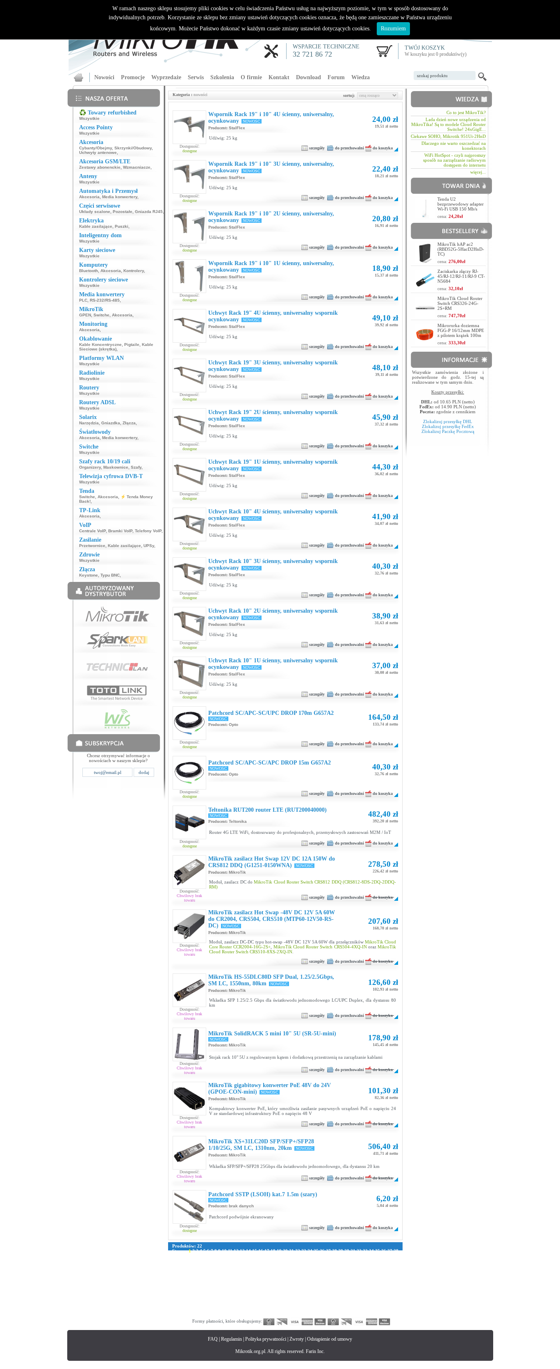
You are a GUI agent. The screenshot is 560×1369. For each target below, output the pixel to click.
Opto (233, 724)
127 (326, 1265)
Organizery (90, 467)
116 (233, 1265)
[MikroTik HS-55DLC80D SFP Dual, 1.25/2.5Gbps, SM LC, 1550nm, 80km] (189, 1005)
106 (375, 1260)
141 (227, 1270)
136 (184, 1270)
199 (279, 1280)
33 (365, 1250)
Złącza (129, 423)
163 (193, 1275)
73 (383, 1255)
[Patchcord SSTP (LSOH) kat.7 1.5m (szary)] (189, 1221)
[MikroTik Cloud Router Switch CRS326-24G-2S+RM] (425, 315)
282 (322, 1295)
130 (352, 1265)
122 (283, 1265)
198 (270, 1280)
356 (287, 1309)
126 (317, 1265)
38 (396, 1250)
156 (356, 1270)
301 (262, 1300)
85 (230, 1260)
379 (262, 1314)
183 (365, 1275)
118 (249, 1265)
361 (331, 1309)
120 (266, 1265)
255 (313, 1290)
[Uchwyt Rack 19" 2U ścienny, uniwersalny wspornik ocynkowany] (189, 439)
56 (279, 1255)
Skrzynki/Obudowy (133, 148)
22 (297, 1250)
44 (205, 1255)
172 (270, 1275)
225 (279, 1285)
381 (279, 1314)
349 (227, 1309)
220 (236, 1285)
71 (371, 1255)
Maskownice (115, 467)
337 (348, 1305)
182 (356, 1275)
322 (219, 1305)
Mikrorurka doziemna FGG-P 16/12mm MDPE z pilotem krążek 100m (460, 330)
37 (389, 1250)
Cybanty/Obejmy (95, 148)
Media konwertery (119, 197)
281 (313, 1295)
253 (296, 1290)
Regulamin (231, 1339)
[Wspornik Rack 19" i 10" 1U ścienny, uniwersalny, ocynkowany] (189, 290)
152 (322, 1270)
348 (219, 1309)
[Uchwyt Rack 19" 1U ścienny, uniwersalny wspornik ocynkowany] (189, 489)
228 (305, 1285)
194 (236, 1280)
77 (180, 1260)
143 (244, 1270)
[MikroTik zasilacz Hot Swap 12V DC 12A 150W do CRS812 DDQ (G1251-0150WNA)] (189, 886)
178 (322, 1275)
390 (356, 1314)
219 (227, 1285)
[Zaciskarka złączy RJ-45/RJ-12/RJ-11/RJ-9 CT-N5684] (425, 288)
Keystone (88, 575)
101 (332, 1260)
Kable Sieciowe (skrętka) (116, 346)
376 (236, 1314)
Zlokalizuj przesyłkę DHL (447, 421)
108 (392, 1260)
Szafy (136, 467)
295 (210, 1300)
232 (339, 1285)
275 (262, 1295)
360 (322, 1309)
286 (356, 1295)
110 (184, 1265)
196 (253, 1280)
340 (374, 1305)
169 (244, 1275)
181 (348, 1275)
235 (365, 1285)
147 (279, 1270)
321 (210, 1305)
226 (287, 1285)
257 (331, 1290)
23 (303, 1250)
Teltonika (238, 821)
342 (391, 1305)
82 (211, 1260)
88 (248, 1260)
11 (230, 1250)
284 (339, 1295)
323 (227, 1305)
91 (266, 1260)
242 (201, 1290)
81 (205, 1260)
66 (340, 1255)
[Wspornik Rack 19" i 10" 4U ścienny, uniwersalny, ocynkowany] (189, 142)
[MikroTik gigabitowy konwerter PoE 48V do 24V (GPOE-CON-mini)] (189, 1113)
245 (227, 1290)
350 (236, 1309)
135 (176, 1270)
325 (244, 1305)
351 (244, 1309)
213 (176, 1285)
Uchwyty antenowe (98, 152)
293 (193, 1300)
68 (353, 1255)
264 (391, 1290)
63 (322, 1255)
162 (184, 1275)
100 (323, 1260)
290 (391, 1295)
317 (176, 1305)
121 (274, 1265)
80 (199, 1260)
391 (365, 1314)
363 (348, 1309)
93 (279, 1260)
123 (292, 1265)
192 (219, 1280)
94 (285, 1260)
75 (396, 1255)
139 (210, 1270)
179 (331, 1275)
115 (224, 1265)
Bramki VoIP (120, 531)
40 (180, 1255)
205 (331, 1280)
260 (356, 1290)
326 (253, 1305)
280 (305, 1295)
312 (356, 1300)
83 (217, 1260)
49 (236, 1255)
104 (358, 1260)
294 (201, 1300)
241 (193, 1290)
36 (383, 1250)
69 (359, 1255)
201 (296, 1280)
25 (316, 1250)
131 (360, 1265)
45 (211, 1255)
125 (309, 1265)
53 (260, 1255)
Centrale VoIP (92, 531)
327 (262, 1305)
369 (176, 1314)
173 (279, 1275)
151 (313, 1270)
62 (316, 1255)
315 (382, 1300)
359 (313, 1309)
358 (305, 1309)
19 (279, 1250)
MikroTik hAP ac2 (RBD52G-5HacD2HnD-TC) (460, 249)
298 (236, 1300)
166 (219, 1275)
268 (201, 1295)
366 (374, 1309)
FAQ (213, 1339)
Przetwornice (92, 545)
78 (186, 1260)
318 (184, 1305)
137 (193, 1270)
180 (339, 1275)
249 (262, 1290)
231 (331, 1285)
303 (279, 1300)
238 (391, 1285)
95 (291, 1260)
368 (391, 1309)
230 (322, 1285)
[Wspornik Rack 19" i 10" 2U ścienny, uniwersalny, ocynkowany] (189, 241)
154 (339, 1270)
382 (287, 1314)
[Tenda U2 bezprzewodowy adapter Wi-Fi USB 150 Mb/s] (425, 216)
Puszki (121, 226)
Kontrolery (133, 270)
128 (335, 1265)
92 (273, 1260)
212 (390, 1280)
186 (391, 1275)
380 (270, 1314)
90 (260, 1260)
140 (219, 1270)
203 (313, 1280)
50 (242, 1255)
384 (305, 1314)
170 (253, 1275)
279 (296, 1295)
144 (253, 1270)
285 (348, 1295)
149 (296, 1270)
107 (383, 1260)
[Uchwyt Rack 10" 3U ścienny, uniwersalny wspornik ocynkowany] (189, 588)
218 (219, 1285)
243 (210, 1290)
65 (334, 1255)
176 (305, 1275)
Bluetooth (88, 270)
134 (386, 1265)
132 (369, 1265)
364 (356, 1309)
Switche (101, 315)
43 (199, 1255)
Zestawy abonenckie (100, 167)
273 (244, 1295)
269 (210, 1295)
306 (305, 1300)
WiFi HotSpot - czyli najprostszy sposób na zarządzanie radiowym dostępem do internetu (454, 160)
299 (244, 1300)
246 (236, 1290)
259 (348, 1290)
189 (193, 1280)
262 (374, 1290)
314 (373, 1300)
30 (346, 1250)
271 (227, 1295)
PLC (83, 300)
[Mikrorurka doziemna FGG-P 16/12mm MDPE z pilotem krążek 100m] (425, 342)
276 (270, 1295)
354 (270, 1309)
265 (176, 1295)
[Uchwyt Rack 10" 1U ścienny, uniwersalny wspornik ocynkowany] (189, 688)
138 (201, 1270)
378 (253, 1314)
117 (241, 1265)
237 (382, 1285)
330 (287, 1305)
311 (347, 1300)
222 (253, 1285)
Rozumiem (393, 28)
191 (210, 1280)
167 (227, 1275)
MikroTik (237, 872)
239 (176, 1290)
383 (296, 1314)
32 (359, 1250)
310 (339, 1300)
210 (374, 1280)
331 (296, 1305)
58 (291, 1255)
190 (201, 1280)
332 (305, 1305)
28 (334, 1250)
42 (193, 1255)
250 (270, 1290)
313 (365, 1300)
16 (260, 1250)
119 (257, 1265)
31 (353, 1250)
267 (193, 1295)
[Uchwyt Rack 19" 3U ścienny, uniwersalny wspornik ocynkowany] (189, 390)
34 (371, 1250)
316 (390, 1300)
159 (382, 1270)
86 (236, 1260)
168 (236, 1275)
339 (365, 1305)
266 (184, 1295)
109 (176, 1265)
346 (201, 1309)
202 (305, 1280)
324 (236, 1305)
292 (184, 1300)
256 (322, 1290)
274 (253, 1295)
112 (200, 1265)
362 (339, 1309)
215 (193, 1285)
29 (340, 1250)
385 (313, 1314)
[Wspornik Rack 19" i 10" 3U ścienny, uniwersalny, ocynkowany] (189, 191)
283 (331, 1295)
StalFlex (237, 128)
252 (287, 1290)
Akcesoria (89, 197)
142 (236, 1270)
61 (309, 1255)
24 (309, 1250)
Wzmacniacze (136, 167)
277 (279, 1295)
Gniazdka (110, 423)
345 (193, 1309)
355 (279, 1309)
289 (382, 1295)
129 (343, 1265)
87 (242, 1260)
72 (377, 1255)
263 (382, 1290)
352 (253, 1309)
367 (382, 1309)
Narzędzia (89, 423)
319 (193, 1305)
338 (356, 1305)
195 (244, 1280)
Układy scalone (94, 211)
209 (365, 1280)
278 (287, 1295)
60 (303, 1255)
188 (184, 1280)
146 (270, 1270)
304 (287, 1300)
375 (227, 1314)
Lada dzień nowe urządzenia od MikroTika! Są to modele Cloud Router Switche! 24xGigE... (448, 124)
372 (201, 1314)
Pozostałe (122, 211)
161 (176, 1275)
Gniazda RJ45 (149, 211)
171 (262, 1275)
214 (184, 1285)
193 (227, 1280)
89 (254, 1260)
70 (365, 1255)
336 (339, 1305)
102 (340, 1260)
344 (184, 1309)
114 (216, 1265)
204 (322, 1280)
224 (270, 1285)
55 (273, 1255)
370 (184, 1314)
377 (244, 1314)
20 (285, 1250)
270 (219, 1295)
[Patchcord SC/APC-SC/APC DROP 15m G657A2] (189, 783)
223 (262, 1285)
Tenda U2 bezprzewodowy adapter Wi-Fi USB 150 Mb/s (460, 204)
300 (253, 1300)
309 (331, 1300)
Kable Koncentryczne (100, 344)
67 (346, 1255)
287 (365, 1295)
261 (365, 1290)
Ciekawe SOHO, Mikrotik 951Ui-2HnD (448, 136)
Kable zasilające (95, 226)
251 (279, 1290)
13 (242, 1250)
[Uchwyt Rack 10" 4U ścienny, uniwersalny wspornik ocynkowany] (189, 539)
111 (192, 1265)
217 (210, 1285)
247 (244, 1290)
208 (356, 1280)
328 (270, 1305)
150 (305, 1270)
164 (201, 1275)
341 (382, 1305)
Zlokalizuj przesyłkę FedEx (448, 426)
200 (287, 1280)
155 (348, 1270)
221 (244, 1285)
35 (377, 1250)
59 (297, 1255)
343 (176, 1309)
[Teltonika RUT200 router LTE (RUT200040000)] (189, 837)
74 (389, 1255)
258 (339, 1290)
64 (328, 1255)
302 (270, 1300)
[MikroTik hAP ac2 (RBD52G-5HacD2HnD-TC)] (425, 261)
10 (224, 1250)
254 (305, 1290)
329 (279, 1305)
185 (382, 1275)
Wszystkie (89, 118)
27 (328, 1250)
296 (219, 1300)
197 (262, 1280)
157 (365, 1270)
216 (201, 1285)
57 (285, 1255)
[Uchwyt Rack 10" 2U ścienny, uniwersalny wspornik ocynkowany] (189, 638)
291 (176, 1300)
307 (313, 1300)
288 (374, 1295)
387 (331, 1314)
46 (217, 1255)
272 (236, 1295)
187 (176, 1280)
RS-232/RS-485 (105, 300)
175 (296, 1275)
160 (391, 1270)
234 (356, 1285)
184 (374, 1275)
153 (331, 1270)
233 (348, 1285)
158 (374, 1270)
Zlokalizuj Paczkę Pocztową (447, 431)
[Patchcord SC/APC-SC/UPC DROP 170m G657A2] (189, 733)
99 (316, 1260)
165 (210, 1275)
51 (248, 1255)
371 (193, 1314)
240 (184, 1290)
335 (331, 1305)
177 (313, 1275)
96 (297, 1260)
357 (296, 1309)
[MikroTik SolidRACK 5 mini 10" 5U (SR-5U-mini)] (189, 1059)
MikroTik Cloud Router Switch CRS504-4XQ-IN (320, 946)
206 (339, 1280)
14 (248, 1250)
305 (296, 1300)
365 (365, 1309)
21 (291, 1250)
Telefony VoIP (148, 531)
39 (174, 1255)
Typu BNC (110, 575)
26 (322, 1250)
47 (223, 1255)
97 (303, 1260)
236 (374, 1285)
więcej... (478, 171)
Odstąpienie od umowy (329, 1339)
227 (296, 1285)
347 (210, 1309)
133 (378, 1265)
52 (254, 1255)
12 (236, 1250)
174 (287, 1275)
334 (322, 1305)
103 (349, 1260)
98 (309, 1260)
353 (262, 1309)
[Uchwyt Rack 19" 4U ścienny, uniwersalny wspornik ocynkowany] (189, 340)
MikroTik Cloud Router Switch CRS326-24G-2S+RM (460, 303)
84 (223, 1260)
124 (300, 1265)
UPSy (148, 545)
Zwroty (296, 1339)
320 (201, 1305)
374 (219, 1314)
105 (366, 1260)
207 (348, 1280)
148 (287, 1270)
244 (219, 1290)
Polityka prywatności (265, 1339)
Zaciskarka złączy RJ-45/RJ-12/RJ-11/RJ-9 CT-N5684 (461, 276)
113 (208, 1265)
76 (174, 1260)
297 (227, 1300)
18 (273, 1250)
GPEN (85, 315)
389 (348, 1314)
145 (262, 1270)
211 (382, 1280)
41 (186, 1255)
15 (254, 1250)
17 (266, 1250)
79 (193, 1260)
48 (230, 1255)
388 (339, 1314)
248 (253, 1290)
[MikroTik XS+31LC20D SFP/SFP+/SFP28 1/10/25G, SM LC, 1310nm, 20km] (189, 1167)
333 (313, 1305)
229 (313, 1285)
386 (322, 1314)
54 (266, 1255)
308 (322, 1300)
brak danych (241, 1206)
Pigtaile (131, 344)
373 (210, 1314)
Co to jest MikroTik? (466, 112)
